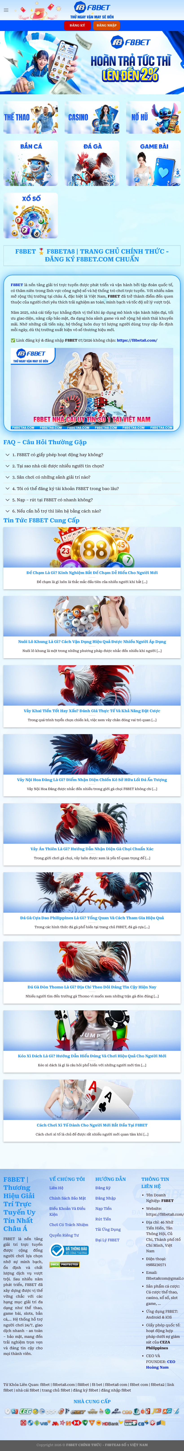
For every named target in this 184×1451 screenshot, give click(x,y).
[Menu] (6, 9)
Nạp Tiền (104, 1208)
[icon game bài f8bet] (153, 163)
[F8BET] (92, 10)
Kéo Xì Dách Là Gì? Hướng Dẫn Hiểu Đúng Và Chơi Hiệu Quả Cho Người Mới (92, 1056)
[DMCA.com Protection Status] (64, 1264)
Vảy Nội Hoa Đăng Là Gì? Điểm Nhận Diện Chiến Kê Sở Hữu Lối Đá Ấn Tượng (92, 780)
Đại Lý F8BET (107, 1240)
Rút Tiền (103, 1219)
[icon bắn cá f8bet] (30, 163)
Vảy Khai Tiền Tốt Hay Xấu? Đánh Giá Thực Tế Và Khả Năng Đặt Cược (92, 711)
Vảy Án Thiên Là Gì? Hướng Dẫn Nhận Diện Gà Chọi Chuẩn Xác (92, 849)
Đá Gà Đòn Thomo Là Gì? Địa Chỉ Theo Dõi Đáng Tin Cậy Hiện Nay (92, 987)
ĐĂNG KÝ (77, 25)
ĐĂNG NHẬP (107, 25)
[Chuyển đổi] (7, 455)
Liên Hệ (56, 1188)
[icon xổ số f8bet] (30, 215)
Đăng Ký (103, 1188)
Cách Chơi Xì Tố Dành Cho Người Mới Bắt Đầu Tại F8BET (92, 1125)
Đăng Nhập (105, 1198)
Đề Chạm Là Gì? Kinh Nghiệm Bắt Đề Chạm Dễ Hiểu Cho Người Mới (92, 573)
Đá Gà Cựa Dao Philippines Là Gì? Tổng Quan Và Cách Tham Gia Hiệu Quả (92, 918)
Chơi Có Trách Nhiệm (68, 1225)
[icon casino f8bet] (92, 117)
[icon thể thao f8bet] (30, 117)
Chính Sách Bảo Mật (67, 1198)
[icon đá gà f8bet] (92, 163)
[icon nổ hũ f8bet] (153, 117)
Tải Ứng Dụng (108, 1229)
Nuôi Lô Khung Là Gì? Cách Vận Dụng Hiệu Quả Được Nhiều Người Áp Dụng (92, 642)
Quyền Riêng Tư (64, 1235)
